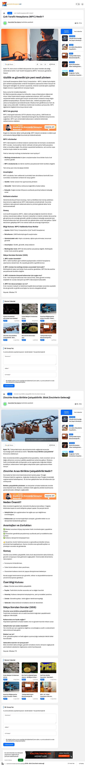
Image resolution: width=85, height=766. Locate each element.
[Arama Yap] (82, 4)
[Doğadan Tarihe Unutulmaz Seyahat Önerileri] (72, 73)
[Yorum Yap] (37, 64)
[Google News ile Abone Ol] (9, 64)
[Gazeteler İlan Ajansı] (11, 4)
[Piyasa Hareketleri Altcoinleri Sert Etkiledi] (11, 313)
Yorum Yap (71, 763)
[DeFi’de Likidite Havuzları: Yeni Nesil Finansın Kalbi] (48, 671)
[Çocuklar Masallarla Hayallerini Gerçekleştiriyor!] (72, 47)
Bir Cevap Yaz (9, 348)
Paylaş (82, 763)
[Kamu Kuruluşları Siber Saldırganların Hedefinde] (72, 64)
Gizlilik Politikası (8, 760)
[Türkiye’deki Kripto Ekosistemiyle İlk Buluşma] (48, 332)
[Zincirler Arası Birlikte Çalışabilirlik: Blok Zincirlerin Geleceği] (11, 332)
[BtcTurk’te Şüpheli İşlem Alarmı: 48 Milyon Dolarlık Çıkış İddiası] (30, 671)
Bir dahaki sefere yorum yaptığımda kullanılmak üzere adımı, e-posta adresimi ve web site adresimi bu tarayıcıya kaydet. (30, 381)
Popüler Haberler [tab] (66, 31)
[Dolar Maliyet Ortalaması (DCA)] (30, 313)
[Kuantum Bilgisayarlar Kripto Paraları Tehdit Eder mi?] (48, 313)
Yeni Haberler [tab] (78, 31)
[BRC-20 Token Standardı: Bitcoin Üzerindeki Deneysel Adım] (48, 691)
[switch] (77, 4)
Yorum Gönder (9, 385)
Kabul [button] (20, 760)
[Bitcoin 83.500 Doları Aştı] (30, 332)
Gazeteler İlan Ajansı (14, 22)
